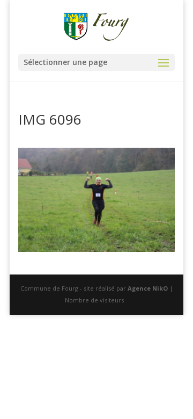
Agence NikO (148, 288)
